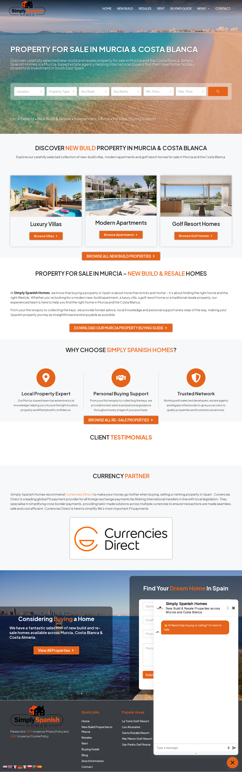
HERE (29, 731)
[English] (10, 766)
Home (106, 8)
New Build (125, 8)
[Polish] (29, 766)
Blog (84, 755)
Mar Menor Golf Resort (137, 738)
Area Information (92, 761)
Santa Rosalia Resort (136, 732)
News (201, 8)
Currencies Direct (79, 494)
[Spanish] (39, 766)
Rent (161, 8)
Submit (151, 675)
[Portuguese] (34, 766)
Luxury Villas (46, 224)
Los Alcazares (131, 727)
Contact (222, 8)
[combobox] (29, 91)
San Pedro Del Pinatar (136, 744)
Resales (145, 8)
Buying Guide (181, 8)
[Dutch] (5, 766)
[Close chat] (232, 762)
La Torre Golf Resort (135, 721)
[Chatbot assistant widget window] (196, 677)
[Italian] (24, 766)
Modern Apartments (121, 222)
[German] (20, 766)
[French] (15, 766)
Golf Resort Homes (196, 223)
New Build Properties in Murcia (96, 729)
